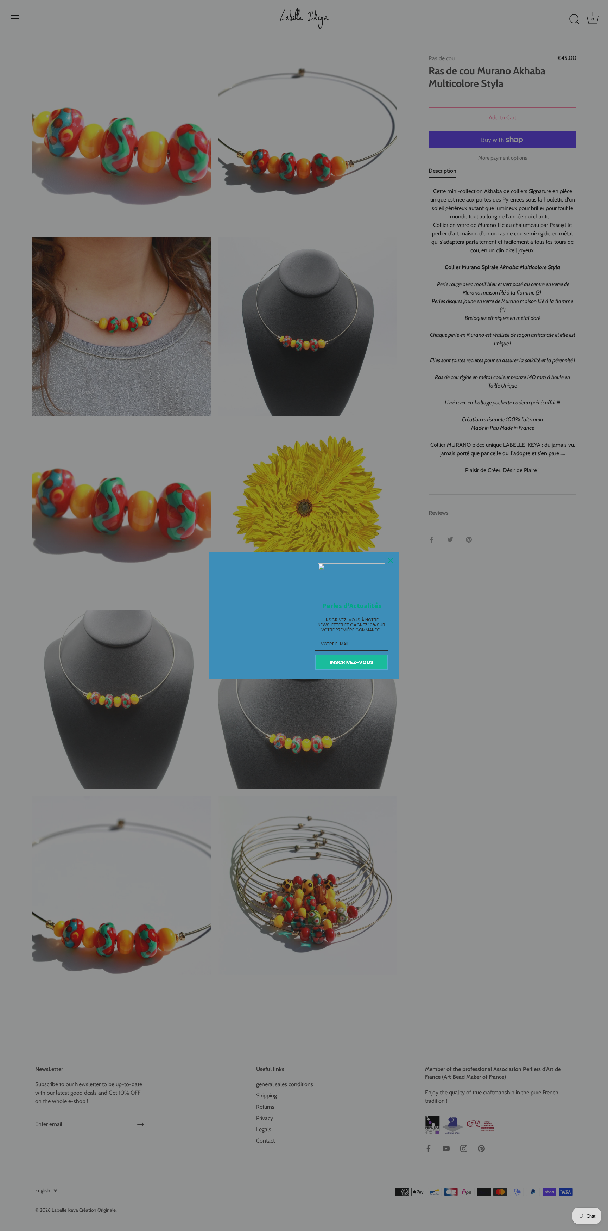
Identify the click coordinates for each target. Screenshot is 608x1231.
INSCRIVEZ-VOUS (351, 662)
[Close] (390, 560)
